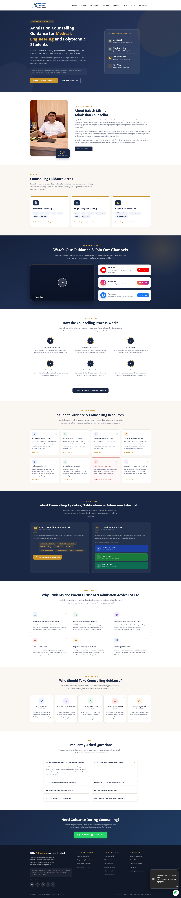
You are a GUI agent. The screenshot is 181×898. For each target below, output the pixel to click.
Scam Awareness (109, 875)
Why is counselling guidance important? (66, 790)
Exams (125, 5)
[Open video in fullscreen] (164, 879)
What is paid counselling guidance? (114, 790)
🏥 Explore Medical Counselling (44, 80)
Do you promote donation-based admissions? (66, 782)
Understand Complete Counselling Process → (90, 390)
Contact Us (143, 5)
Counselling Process (83, 867)
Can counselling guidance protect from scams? (114, 798)
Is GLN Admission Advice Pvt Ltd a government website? (67, 762)
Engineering (94, 5)
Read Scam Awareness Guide (102, 480)
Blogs (133, 5)
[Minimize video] (178, 869)
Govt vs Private (108, 863)
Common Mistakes (109, 867)
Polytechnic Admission (84, 863)
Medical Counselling (83, 856)
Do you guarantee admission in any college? (114, 762)
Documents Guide (109, 856)
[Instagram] (43, 884)
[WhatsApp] (53, 884)
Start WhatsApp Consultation (92, 834)
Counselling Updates (136, 863)
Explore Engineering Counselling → (85, 222)
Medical (74, 5)
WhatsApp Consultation (137, 871)
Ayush (83, 5)
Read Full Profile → (83, 149)
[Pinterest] (48, 884)
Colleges (106, 5)
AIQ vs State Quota (109, 860)
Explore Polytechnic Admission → (125, 222)
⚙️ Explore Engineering (70, 80)
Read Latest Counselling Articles (49, 557)
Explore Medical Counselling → (42, 222)
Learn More (35, 452)
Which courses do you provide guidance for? (114, 782)
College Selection (109, 871)
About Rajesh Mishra (136, 856)
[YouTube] (32, 884)
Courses (115, 5)
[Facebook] (37, 884)
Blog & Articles (134, 860)
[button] (62, 283)
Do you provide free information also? (66, 798)
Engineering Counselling (84, 860)
